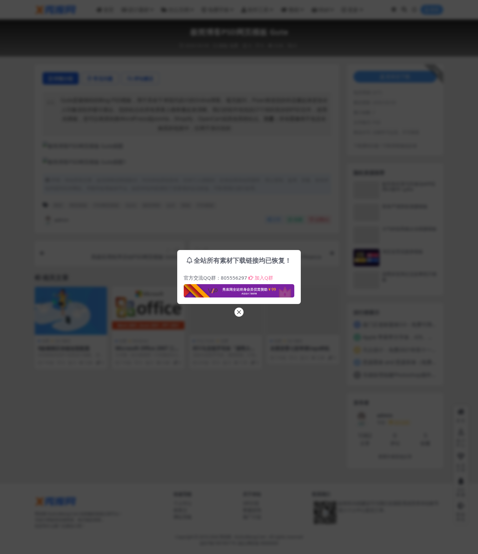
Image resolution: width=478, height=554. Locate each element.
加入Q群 (264, 277)
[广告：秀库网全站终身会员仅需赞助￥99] (239, 289)
